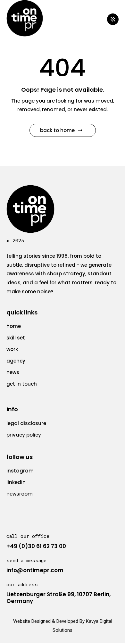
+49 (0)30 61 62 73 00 (36, 546)
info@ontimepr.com (34, 570)
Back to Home (57, 130)
